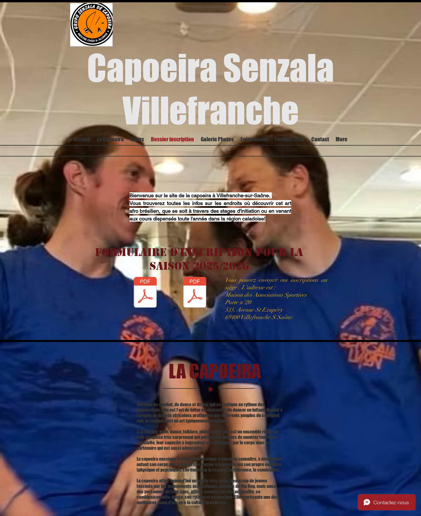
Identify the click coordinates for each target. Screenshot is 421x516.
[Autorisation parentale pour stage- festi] (145, 293)
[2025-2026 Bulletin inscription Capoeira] (195, 293)
